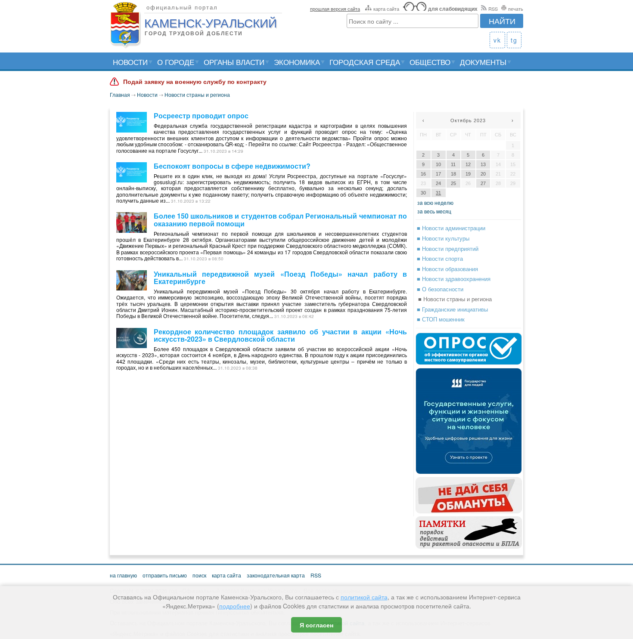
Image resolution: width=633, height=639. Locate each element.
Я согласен (316, 624)
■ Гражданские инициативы (452, 309)
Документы (483, 61)
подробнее (234, 606)
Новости (130, 61)
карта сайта (386, 8)
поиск (199, 575)
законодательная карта (276, 575)
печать (515, 8)
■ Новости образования (447, 269)
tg (514, 40)
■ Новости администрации (451, 228)
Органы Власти (234, 61)
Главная (120, 94)
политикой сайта (364, 597)
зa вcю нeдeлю (435, 202)
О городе (175, 61)
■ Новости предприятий (447, 248)
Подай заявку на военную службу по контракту (195, 81)
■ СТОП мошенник (441, 319)
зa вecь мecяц (434, 211)
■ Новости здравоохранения (453, 279)
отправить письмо (165, 575)
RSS (493, 8)
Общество (430, 61)
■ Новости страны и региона (455, 299)
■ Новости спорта (440, 258)
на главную (123, 575)
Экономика (297, 61)
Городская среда (364, 61)
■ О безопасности (440, 289)
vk (497, 40)
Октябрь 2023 (468, 120)
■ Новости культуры (443, 238)
